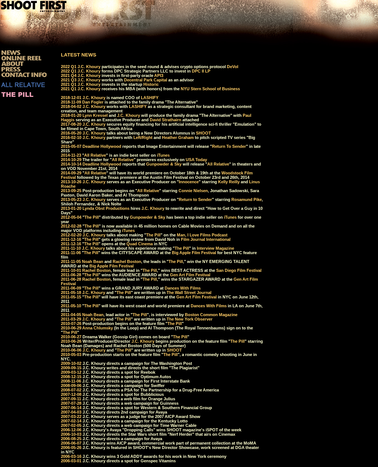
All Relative (95, 155)
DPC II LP (201, 71)
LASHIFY (150, 98)
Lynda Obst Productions (106, 208)
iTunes (163, 155)
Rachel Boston (127, 261)
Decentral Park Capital (145, 80)
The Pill (91, 217)
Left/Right (142, 137)
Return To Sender (229, 146)
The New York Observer (190, 319)
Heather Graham (178, 137)
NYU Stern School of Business (210, 89)
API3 (158, 75)
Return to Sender (195, 199)
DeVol (232, 66)
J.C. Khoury (88, 66)
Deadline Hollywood (101, 146)
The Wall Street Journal (189, 292)
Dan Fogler (92, 102)
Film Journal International (206, 239)
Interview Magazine (215, 248)
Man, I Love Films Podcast (202, 235)
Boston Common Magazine (211, 315)
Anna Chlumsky (97, 328)
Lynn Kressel (95, 115)
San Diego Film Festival (239, 270)
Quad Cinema (139, 244)
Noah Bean (92, 261)
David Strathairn (165, 120)
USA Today (196, 160)
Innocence (189, 182)
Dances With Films (183, 288)
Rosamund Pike (246, 199)
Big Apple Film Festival (194, 253)
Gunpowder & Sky (164, 164)
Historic (151, 84)
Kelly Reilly (229, 182)
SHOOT (203, 133)
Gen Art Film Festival (190, 275)
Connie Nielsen (193, 191)
